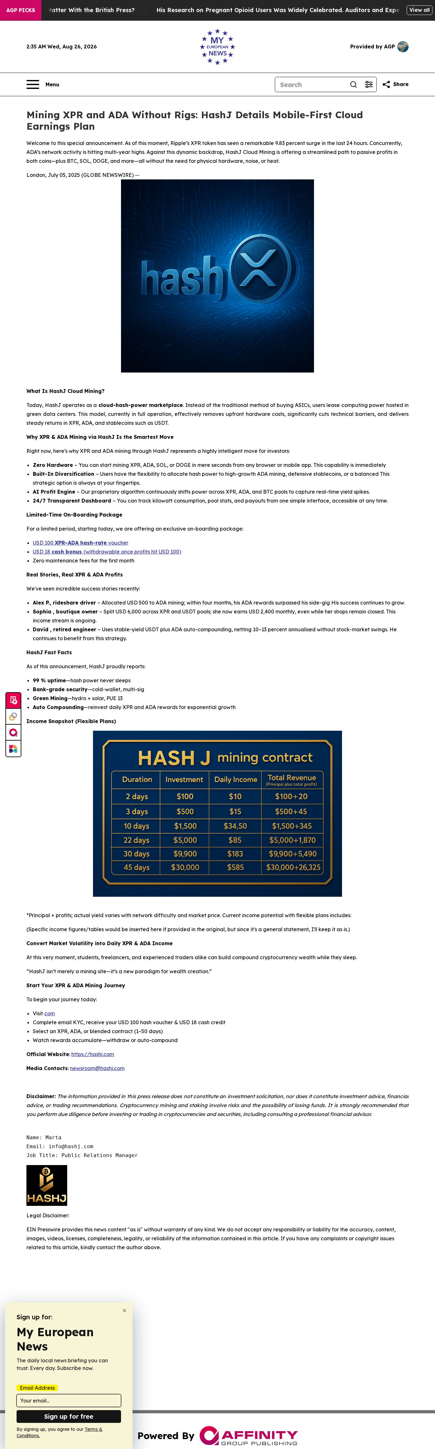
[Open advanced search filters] (368, 84)
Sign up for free (68, 1416)
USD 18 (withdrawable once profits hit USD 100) (107, 551)
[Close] (124, 1311)
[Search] (353, 84)
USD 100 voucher (80, 543)
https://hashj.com (92, 1054)
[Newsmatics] (13, 749)
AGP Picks (20, 10)
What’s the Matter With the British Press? (74, 10)
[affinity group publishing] (13, 733)
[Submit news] (13, 701)
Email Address (37, 1388)
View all (420, 10)
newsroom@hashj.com (97, 1068)
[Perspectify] (13, 717)
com (49, 1013)
